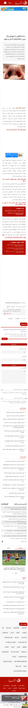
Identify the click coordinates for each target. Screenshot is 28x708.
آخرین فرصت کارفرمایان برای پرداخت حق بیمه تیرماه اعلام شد (14, 431)
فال (3, 627)
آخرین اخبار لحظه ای (22, 656)
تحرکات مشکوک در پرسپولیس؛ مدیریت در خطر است (14, 422)
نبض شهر (17, 637)
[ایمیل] (7, 313)
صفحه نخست (21, 685)
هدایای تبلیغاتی (5, 651)
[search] (5, 3)
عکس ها (20, 547)
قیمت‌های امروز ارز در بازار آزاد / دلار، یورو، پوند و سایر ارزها (14, 252)
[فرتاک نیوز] (20, 5)
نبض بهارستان (5, 632)
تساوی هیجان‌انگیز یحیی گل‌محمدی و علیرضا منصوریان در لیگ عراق (13, 468)
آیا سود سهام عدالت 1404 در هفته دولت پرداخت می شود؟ (12, 705)
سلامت (4, 688)
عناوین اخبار (13, 685)
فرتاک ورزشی (24, 627)
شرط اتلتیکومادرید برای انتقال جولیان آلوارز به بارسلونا (13, 419)
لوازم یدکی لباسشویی (7, 661)
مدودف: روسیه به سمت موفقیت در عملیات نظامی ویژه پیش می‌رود (13, 489)
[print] (5, 313)
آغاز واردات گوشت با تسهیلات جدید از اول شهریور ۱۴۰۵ (13, 484)
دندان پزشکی (23, 651)
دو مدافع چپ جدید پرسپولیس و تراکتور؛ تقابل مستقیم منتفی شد (13, 450)
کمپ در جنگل (18, 666)
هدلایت (12, 647)
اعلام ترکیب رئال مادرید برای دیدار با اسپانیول (15, 415)
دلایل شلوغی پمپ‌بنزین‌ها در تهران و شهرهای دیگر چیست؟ (14, 441)
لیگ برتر (12, 632)
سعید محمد (8, 627)
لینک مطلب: (23, 302)
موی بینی (10, 318)
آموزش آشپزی (16, 627)
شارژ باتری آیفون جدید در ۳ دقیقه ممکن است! (15, 602)
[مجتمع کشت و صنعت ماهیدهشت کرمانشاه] (14, 9)
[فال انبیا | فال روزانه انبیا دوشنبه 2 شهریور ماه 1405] (23, 698)
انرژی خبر (14, 656)
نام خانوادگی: (21, 349)
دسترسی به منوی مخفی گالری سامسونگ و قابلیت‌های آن (13, 587)
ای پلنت (24, 666)
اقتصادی (15, 688)
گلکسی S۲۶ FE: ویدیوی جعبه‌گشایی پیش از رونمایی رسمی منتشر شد (14, 613)
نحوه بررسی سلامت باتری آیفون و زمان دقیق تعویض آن (13, 605)
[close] (25, 694)
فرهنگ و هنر (6, 685)
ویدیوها (8, 547)
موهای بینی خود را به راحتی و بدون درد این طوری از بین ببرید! (14, 330)
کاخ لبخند (6, 647)
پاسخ (2, 389)
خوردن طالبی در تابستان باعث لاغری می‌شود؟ (14, 210)
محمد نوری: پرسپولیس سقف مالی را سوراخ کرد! (15, 412)
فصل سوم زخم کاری (8, 637)
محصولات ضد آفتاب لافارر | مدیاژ (20, 671)
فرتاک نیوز (18, 108)
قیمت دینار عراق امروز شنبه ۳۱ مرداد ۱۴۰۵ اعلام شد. (12, 155)
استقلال (18, 632)
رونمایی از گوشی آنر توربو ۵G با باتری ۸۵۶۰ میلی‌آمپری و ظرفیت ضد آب (13, 582)
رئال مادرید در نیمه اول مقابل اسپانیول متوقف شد (14, 476)
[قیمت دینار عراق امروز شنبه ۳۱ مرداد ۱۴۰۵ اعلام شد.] (20, 155)
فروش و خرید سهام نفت (10, 642)
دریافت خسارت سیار (15, 651)
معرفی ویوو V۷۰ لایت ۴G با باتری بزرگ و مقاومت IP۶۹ (13, 608)
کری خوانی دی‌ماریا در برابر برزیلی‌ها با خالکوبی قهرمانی (13, 464)
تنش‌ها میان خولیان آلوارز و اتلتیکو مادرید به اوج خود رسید (13, 480)
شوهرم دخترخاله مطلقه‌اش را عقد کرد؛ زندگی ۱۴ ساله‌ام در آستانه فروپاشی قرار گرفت (13, 426)
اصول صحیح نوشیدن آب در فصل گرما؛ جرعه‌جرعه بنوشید (15, 213)
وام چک (18, 647)
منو (11, 2)
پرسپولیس (24, 632)
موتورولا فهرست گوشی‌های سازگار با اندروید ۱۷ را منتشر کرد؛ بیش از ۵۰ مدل (13, 592)
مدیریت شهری (22, 688)
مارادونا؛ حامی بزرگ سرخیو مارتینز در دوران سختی (14, 461)
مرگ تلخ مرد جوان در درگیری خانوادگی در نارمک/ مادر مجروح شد (15, 248)
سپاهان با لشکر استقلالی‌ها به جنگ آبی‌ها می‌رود (14, 445)
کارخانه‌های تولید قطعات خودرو (20, 661)
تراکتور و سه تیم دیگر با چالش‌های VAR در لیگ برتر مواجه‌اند (14, 497)
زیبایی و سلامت (11, 309)
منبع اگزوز (24, 647)
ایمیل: (23, 356)
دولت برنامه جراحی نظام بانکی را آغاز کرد (16, 493)
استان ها (14, 690)
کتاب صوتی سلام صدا (22, 642)
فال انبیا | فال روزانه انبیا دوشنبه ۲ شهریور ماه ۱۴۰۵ (14, 473)
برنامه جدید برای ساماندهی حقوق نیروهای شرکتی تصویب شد (14, 436)
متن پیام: (22, 368)
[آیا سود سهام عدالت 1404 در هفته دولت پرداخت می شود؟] (25, 706)
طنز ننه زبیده (23, 637)
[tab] (20, 548)
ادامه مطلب (4, 338)
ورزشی (9, 688)
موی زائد (17, 318)
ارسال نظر (14, 365)
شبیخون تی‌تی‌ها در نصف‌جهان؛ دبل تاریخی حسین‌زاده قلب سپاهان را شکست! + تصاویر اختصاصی (14, 569)
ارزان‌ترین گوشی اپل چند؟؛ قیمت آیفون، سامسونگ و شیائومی (15, 245)
